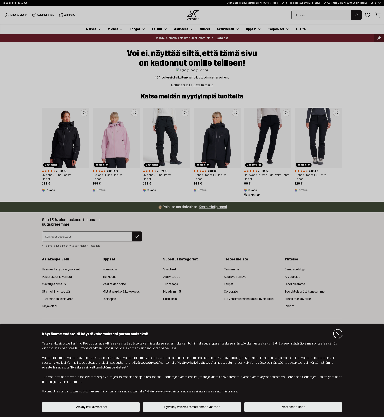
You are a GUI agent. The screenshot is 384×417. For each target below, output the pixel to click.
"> (144, 362)
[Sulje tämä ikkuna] (338, 334)
